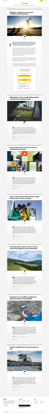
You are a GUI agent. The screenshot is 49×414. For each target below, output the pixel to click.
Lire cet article (15, 139)
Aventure (15, 5)
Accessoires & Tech (13, 8)
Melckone (31, 58)
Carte (20, 336)
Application (17, 236)
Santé (18, 5)
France (20, 286)
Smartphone (27, 336)
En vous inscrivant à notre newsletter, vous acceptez (24, 407)
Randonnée (23, 286)
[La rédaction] (24, 37)
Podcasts (32, 5)
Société (24, 5)
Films (29, 5)
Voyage (21, 5)
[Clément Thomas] (24, 122)
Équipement (26, 5)
